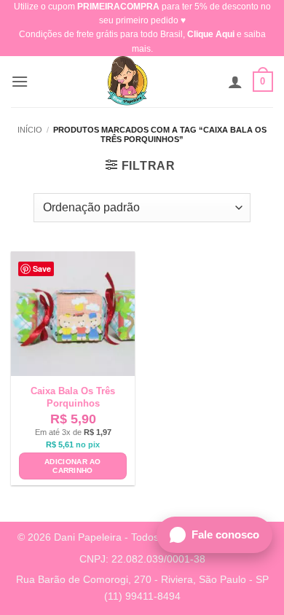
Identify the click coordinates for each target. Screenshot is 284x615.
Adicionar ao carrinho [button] (72, 466)
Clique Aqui (210, 34)
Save (42, 268)
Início (29, 129)
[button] (19, 81)
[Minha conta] (235, 82)
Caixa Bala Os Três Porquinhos (73, 397)
